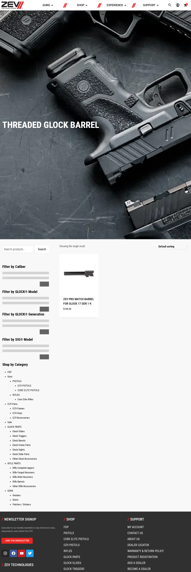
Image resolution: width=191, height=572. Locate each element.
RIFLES (68, 551)
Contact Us (135, 533)
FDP (66, 527)
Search (42, 249)
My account (135, 527)
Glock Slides (72, 563)
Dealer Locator (138, 545)
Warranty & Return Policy (145, 551)
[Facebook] (13, 553)
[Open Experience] (125, 5)
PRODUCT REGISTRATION (142, 557)
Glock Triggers (74, 569)
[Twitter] (30, 553)
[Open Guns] (52, 5)
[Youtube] (21, 553)
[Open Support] (157, 5)
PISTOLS (69, 533)
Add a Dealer (136, 563)
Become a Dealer (139, 569)
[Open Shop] (86, 5)
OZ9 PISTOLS (72, 545)
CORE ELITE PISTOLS (76, 539)
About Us (133, 539)
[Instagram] (5, 553)
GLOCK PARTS (72, 557)
